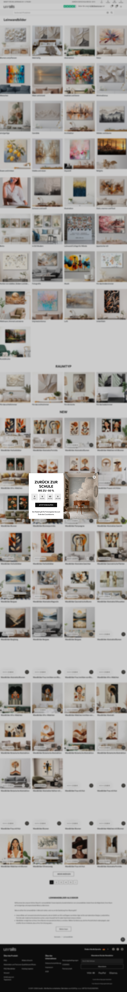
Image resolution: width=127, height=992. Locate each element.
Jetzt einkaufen (46, 505)
